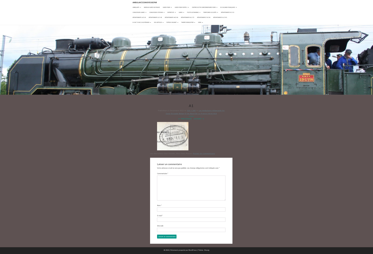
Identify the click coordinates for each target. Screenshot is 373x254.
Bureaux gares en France (152, 7)
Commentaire (162, 173)
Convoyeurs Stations (156, 12)
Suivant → (199, 119)
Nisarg (206, 250)
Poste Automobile (193, 12)
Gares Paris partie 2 (181, 7)
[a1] (172, 137)
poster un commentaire (204, 153)
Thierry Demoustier (187, 22)
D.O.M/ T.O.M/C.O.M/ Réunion (141, 22)
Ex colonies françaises (227, 7)
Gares (181, 12)
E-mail (160, 215)
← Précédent (185, 119)
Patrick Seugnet (171, 22)
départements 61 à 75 (187, 17)
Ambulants (136, 7)
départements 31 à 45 (155, 17)
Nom (159, 205)
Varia (199, 22)
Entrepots (170, 12)
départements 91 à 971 (220, 17)
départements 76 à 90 (203, 17)
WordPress (193, 250)
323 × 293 (191, 110)
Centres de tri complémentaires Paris (204, 7)
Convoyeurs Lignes (139, 12)
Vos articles (158, 22)
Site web (160, 226)
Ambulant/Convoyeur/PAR (145, 2)
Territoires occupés (210, 12)
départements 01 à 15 (227, 12)
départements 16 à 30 (139, 17)
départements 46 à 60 (171, 17)
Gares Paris (166, 7)
